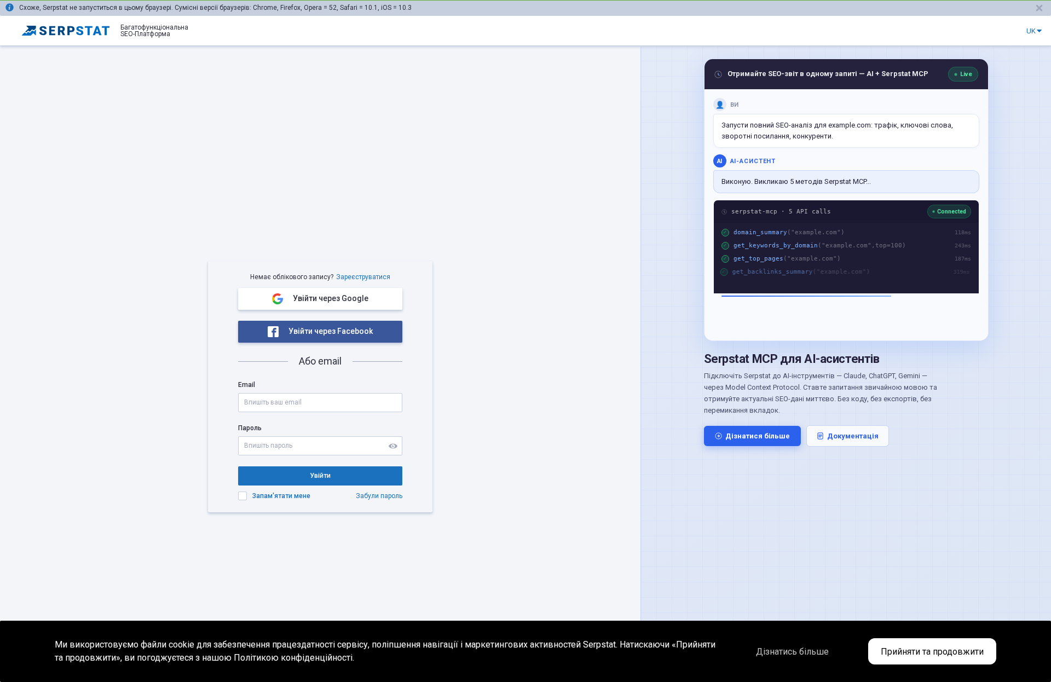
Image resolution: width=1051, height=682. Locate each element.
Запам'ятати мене (281, 496)
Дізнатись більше (792, 651)
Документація (853, 436)
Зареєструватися (363, 277)
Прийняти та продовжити (932, 651)
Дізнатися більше (757, 436)
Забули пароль (379, 496)
